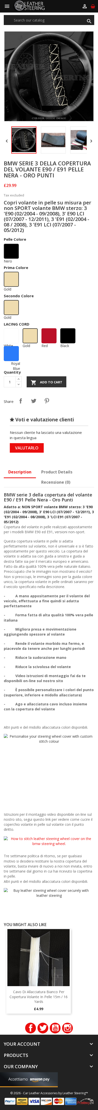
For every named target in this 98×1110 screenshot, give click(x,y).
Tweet (34, 401)
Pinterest (47, 401)
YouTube (55, 1028)
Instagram (67, 1028)
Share (21, 401)
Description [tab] (19, 472)
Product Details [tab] (56, 472)
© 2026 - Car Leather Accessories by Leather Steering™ (49, 1093)
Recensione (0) (55, 482)
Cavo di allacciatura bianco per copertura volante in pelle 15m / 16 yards (39, 996)
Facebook (30, 1028)
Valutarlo (26, 448)
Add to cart (46, 383)
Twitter (42, 1028)
